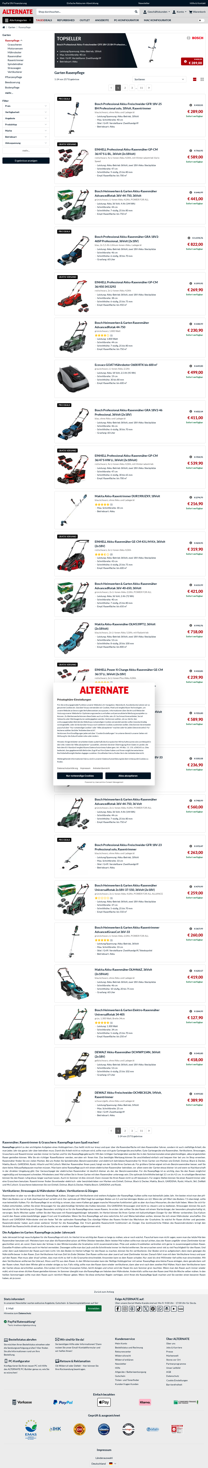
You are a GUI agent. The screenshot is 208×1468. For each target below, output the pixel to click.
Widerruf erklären (124, 1359)
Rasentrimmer (16, 60)
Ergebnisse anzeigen (26, 160)
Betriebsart (11, 136)
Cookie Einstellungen (177, 1380)
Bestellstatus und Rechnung (129, 1347)
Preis (7, 106)
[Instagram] (125, 1308)
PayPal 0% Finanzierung (14, 3)
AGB (168, 1371)
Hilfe (192, 3)
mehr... (9, 92)
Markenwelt (172, 1355)
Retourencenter (123, 1351)
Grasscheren (15, 44)
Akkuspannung (12, 143)
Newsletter (144, 3)
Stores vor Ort (173, 1359)
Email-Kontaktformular (84, 1347)
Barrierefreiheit (174, 1384)
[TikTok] (139, 1308)
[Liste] (194, 79)
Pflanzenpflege (13, 77)
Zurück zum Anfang (104, 1291)
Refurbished (66, 20)
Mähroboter (14, 52)
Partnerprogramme (176, 1363)
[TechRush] (167, 1308)
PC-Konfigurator (126, 20)
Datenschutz (25, 1313)
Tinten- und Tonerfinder (127, 1380)
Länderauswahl (104, 1457)
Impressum (104, 1450)
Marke (8, 130)
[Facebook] (118, 1308)
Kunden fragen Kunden (126, 1384)
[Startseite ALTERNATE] (17, 11)
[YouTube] (174, 1308)
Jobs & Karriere (174, 1347)
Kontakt (201, 3)
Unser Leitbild (173, 1367)
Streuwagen (14, 67)
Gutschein (120, 1376)
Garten (11, 27)
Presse (169, 1351)
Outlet (85, 20)
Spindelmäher (15, 64)
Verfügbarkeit (12, 112)
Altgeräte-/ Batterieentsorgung (130, 1371)
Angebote (102, 20)
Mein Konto (121, 1343)
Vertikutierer (15, 71)
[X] (146, 1308)
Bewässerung (12, 82)
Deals (44, 20)
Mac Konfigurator (157, 20)
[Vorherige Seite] (111, 88)
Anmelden (93, 1308)
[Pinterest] (153, 1308)
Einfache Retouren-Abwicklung (82, 3)
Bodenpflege (12, 87)
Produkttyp (11, 124)
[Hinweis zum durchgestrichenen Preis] (185, 61)
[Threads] (132, 1308)
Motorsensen (15, 48)
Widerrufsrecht (123, 1355)
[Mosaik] (202, 79)
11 (141, 87)
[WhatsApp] (160, 1308)
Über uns (170, 1343)
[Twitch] (181, 1308)
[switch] (201, 20)
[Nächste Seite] (149, 88)
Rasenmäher (15, 56)
